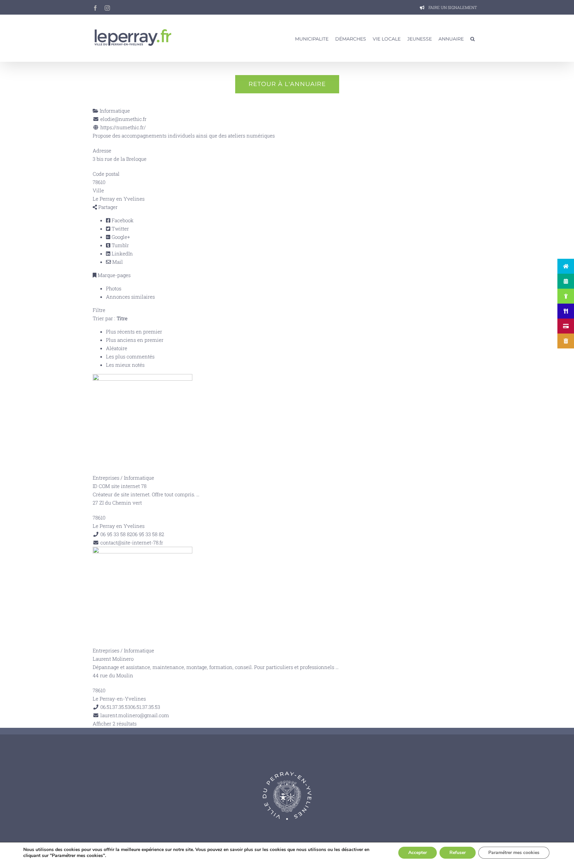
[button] (472, 38)
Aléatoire (116, 348)
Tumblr (119, 245)
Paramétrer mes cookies (513, 852)
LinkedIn (121, 253)
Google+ (120, 237)
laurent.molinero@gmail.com (134, 715)
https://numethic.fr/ (123, 127)
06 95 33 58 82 (148, 534)
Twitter (119, 228)
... (197, 494)
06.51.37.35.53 (145, 707)
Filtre (99, 310)
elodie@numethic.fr (123, 119)
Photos (113, 288)
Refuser (457, 852)
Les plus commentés (130, 356)
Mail (117, 261)
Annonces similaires (130, 296)
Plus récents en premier (134, 331)
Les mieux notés (125, 364)
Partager (107, 207)
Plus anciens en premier (134, 339)
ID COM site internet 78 (119, 486)
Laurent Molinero (113, 658)
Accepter (417, 852)
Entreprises (106, 477)
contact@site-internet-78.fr (131, 542)
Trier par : (110, 318)
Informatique (114, 110)
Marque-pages (113, 275)
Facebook (122, 220)
